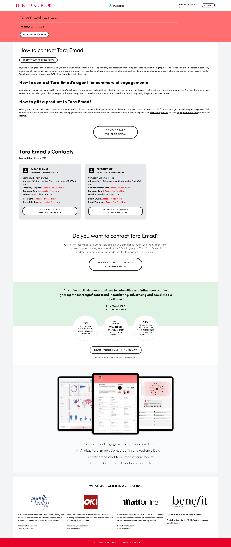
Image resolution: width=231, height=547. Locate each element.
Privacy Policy (136, 542)
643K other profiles (159, 112)
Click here (103, 93)
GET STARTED (208, 5)
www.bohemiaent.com (42, 194)
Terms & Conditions (119, 542)
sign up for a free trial (187, 112)
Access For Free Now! (54, 187)
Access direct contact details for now (49, 211)
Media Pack (104, 542)
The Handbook (143, 109)
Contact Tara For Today (38, 59)
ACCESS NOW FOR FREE (34, 34)
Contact (93, 542)
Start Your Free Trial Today (115, 349)
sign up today (150, 70)
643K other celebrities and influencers (69, 74)
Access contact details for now (115, 264)
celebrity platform (199, 67)
